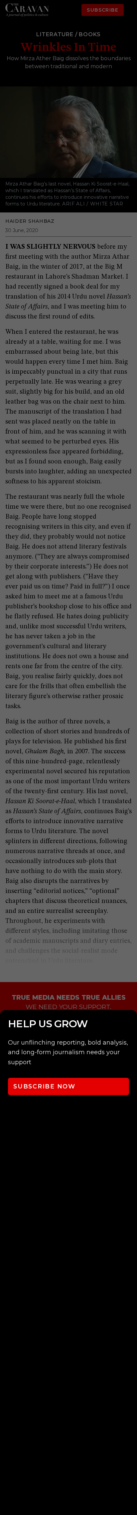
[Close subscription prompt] (130, 1024)
